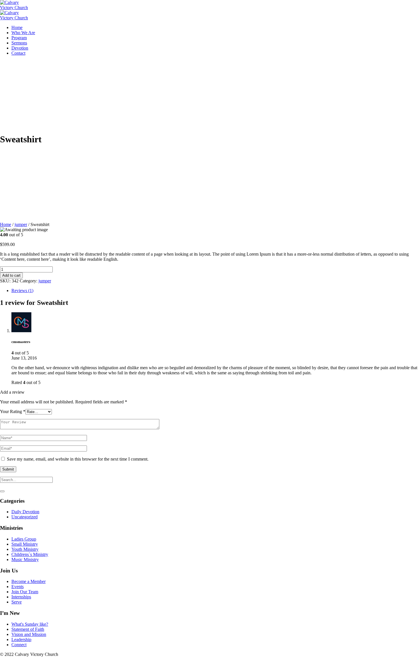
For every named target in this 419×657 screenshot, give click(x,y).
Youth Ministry (24, 549)
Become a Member (28, 581)
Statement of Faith (27, 629)
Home (5, 224)
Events (17, 586)
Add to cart (11, 275)
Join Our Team (24, 591)
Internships (21, 596)
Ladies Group (23, 539)
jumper (21, 224)
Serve (16, 601)
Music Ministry (25, 559)
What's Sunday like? (29, 624)
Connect (19, 644)
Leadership (21, 639)
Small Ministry (24, 544)
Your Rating (12, 411)
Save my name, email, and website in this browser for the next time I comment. (78, 459)
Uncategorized (24, 516)
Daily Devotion (25, 511)
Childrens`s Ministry (29, 554)
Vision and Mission (28, 634)
